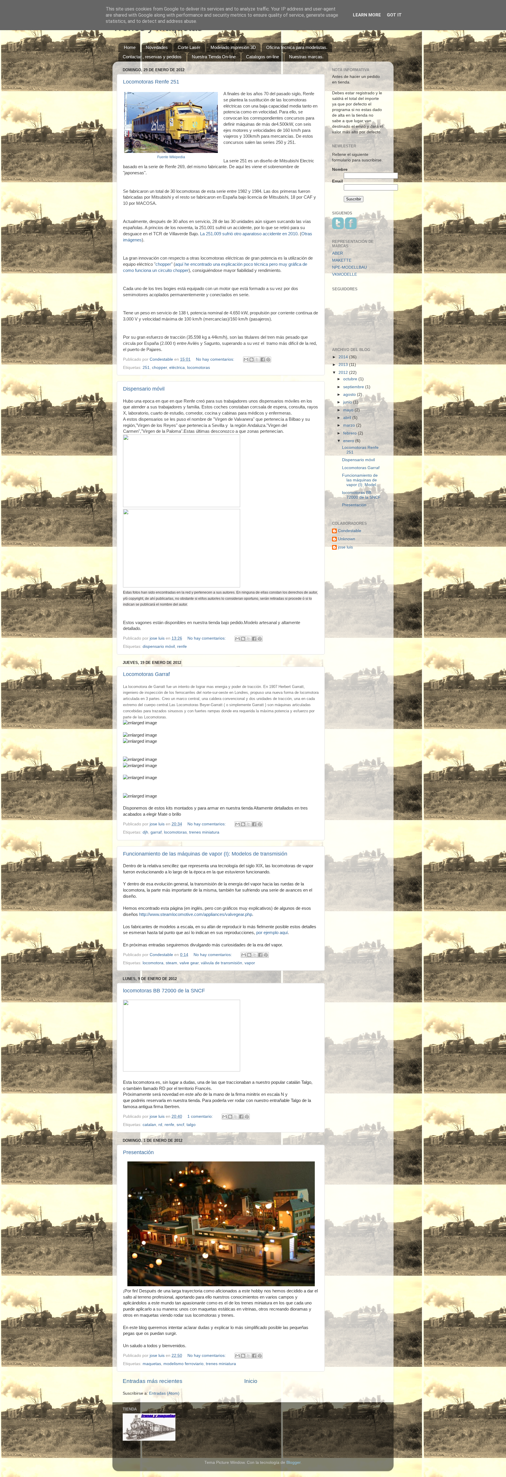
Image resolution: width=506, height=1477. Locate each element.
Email (337, 181)
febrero (350, 433)
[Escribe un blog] (251, 359)
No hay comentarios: (215, 359)
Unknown (346, 539)
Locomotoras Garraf (146, 674)
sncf (180, 1124)
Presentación (138, 1152)
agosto (350, 394)
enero (349, 441)
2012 (344, 372)
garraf (156, 832)
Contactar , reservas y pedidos (152, 56)
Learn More (367, 15)
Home (130, 47)
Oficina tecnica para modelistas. (296, 47)
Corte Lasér (189, 47)
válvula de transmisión (221, 963)
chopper (163, 264)
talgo (191, 1124)
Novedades (157, 47)
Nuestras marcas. (306, 56)
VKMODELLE (344, 274)
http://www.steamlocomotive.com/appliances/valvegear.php (195, 914)
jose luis (345, 547)
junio (348, 402)
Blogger (293, 1462)
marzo (349, 425)
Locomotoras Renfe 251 (151, 82)
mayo (349, 410)
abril (347, 417)
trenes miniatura (204, 832)
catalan (149, 1124)
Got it (394, 15)
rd (160, 1124)
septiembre (354, 387)
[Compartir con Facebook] (263, 359)
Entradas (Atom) (164, 1393)
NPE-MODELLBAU (349, 267)
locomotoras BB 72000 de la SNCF (164, 991)
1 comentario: (200, 1116)
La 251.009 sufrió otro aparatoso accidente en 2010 (248, 233)
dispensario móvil (159, 646)
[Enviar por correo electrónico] (246, 359)
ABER (337, 253)
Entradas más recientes (152, 1381)
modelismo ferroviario (183, 1364)
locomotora (153, 963)
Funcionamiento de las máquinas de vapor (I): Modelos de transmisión (205, 854)
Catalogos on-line (262, 56)
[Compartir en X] (257, 359)
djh (145, 832)
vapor (250, 963)
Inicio (250, 1381)
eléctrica (177, 367)
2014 (344, 357)
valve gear (189, 963)
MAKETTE (341, 260)
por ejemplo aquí (272, 932)
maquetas (152, 1364)
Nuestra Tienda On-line (214, 56)
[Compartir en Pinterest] (268, 359)
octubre (350, 379)
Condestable (349, 531)
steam (171, 963)
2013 (344, 364)
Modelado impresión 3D (233, 47)
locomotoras (198, 367)
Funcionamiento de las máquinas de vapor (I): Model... (361, 480)
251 (146, 367)
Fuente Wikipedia (171, 157)
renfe (182, 646)
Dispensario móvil (144, 389)
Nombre (340, 169)
